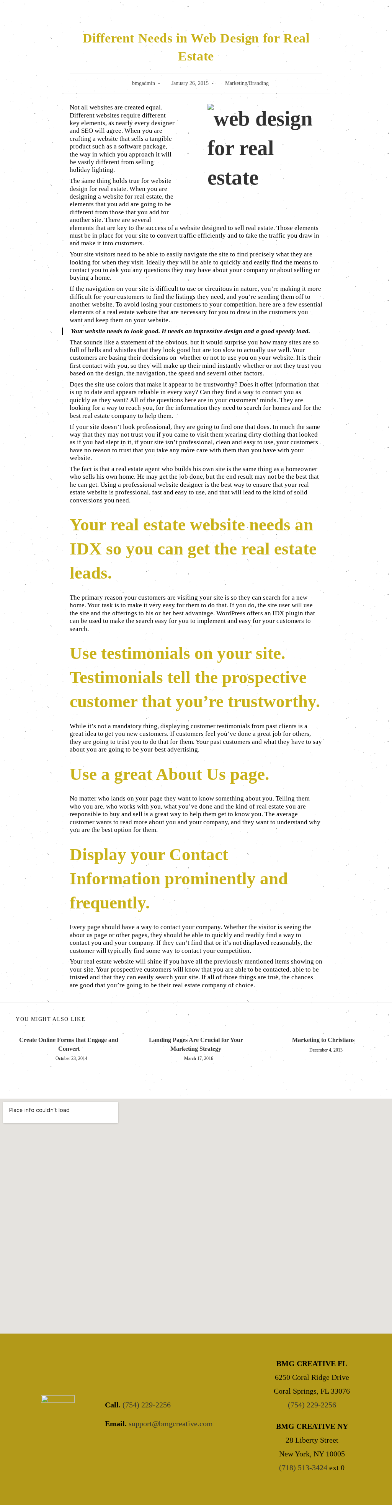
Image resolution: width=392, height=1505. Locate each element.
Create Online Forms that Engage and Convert (68, 1044)
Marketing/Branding (247, 83)
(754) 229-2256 (146, 1405)
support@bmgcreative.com (171, 1423)
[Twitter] (136, 1447)
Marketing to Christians (323, 1040)
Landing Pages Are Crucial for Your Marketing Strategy (196, 1044)
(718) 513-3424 (303, 1467)
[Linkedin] (177, 1447)
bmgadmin (143, 83)
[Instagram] (156, 1447)
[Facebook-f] (115, 1447)
